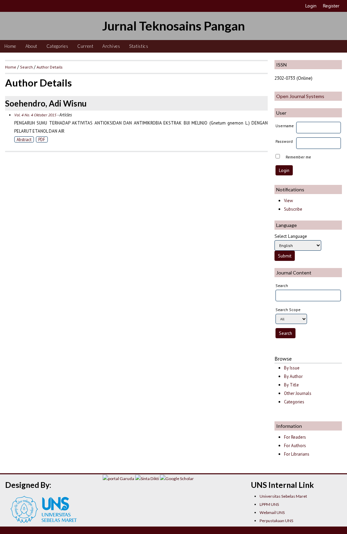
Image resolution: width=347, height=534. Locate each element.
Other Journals (297, 393)
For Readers (295, 437)
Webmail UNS (272, 512)
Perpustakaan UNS (276, 520)
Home (10, 46)
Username (284, 125)
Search (26, 67)
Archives (111, 46)
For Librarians (296, 454)
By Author (293, 376)
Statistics (138, 46)
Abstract (24, 139)
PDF (41, 139)
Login (311, 6)
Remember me (298, 156)
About (31, 46)
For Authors (295, 446)
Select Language (290, 236)
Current (85, 46)
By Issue (292, 368)
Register (331, 6)
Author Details (49, 67)
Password (284, 141)
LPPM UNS (269, 504)
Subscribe (293, 209)
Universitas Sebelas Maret (283, 496)
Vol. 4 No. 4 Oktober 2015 (35, 114)
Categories (57, 46)
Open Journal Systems (300, 96)
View (288, 201)
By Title (291, 385)
